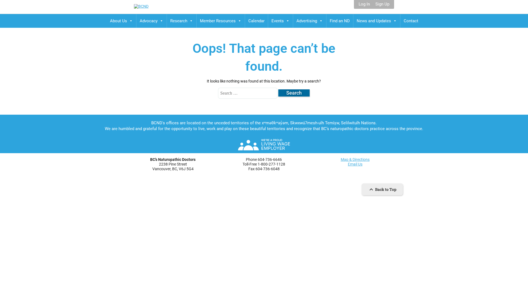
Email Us (355, 164)
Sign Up (382, 4)
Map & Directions (355, 159)
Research (178, 20)
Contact (411, 20)
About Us (118, 20)
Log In (364, 4)
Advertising (306, 20)
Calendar (256, 20)
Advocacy (149, 20)
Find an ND (340, 20)
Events (277, 20)
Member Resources (218, 20)
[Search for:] (248, 93)
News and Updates (374, 20)
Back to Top (385, 189)
